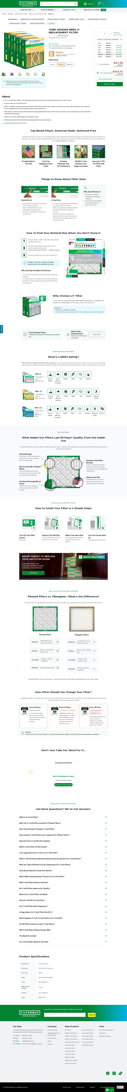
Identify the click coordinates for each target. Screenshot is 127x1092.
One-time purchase (106, 73)
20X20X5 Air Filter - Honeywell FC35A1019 (32, 19)
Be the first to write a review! (63, 784)
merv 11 (51, 14)
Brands (10, 14)
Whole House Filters (71, 1060)
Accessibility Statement (107, 1087)
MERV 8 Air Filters (71, 1033)
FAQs (49, 1041)
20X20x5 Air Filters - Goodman (18, 23)
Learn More (33, 573)
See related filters (15, 84)
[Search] (75, 4)
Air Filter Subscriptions (106, 1030)
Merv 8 (52, 64)
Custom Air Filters (70, 1063)
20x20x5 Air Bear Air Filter (37, 23)
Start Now (96, 334)
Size (26, 10)
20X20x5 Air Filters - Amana (76, 19)
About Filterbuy (53, 1030)
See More (52, 23)
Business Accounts (105, 1036)
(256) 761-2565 (27, 1038)
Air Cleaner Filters (87, 1036)
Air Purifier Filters (87, 1039)
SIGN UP (92, 1015)
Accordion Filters (87, 1033)
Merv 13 (69, 64)
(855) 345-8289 (27, 1035)
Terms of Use (67, 1087)
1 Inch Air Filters (70, 1045)
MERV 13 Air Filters (71, 1039)
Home (4, 14)
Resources (102, 1033)
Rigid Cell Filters (70, 1057)
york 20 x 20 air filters (38, 14)
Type (68, 10)
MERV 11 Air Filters (71, 1036)
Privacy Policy (80, 1087)
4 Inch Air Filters (70, 1051)
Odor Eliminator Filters (72, 1042)
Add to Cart (109, 84)
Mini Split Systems (88, 1045)
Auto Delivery (104, 64)
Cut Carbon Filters (88, 1042)
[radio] (110, 63)
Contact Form (52, 1038)
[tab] (4, 74)
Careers (50, 1044)
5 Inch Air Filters (70, 1054)
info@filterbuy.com (28, 1041)
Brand (47, 10)
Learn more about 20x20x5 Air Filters (15, 123)
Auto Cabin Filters (87, 1030)
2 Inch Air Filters (70, 1048)
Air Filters (68, 1030)
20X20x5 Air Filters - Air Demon (56, 19)
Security (92, 1087)
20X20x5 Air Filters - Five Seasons (97, 19)
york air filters (21, 14)
